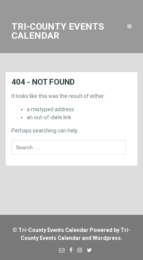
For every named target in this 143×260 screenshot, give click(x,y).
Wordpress (107, 238)
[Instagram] (78, 250)
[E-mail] (59, 250)
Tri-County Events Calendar (53, 230)
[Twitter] (87, 250)
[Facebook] (69, 250)
